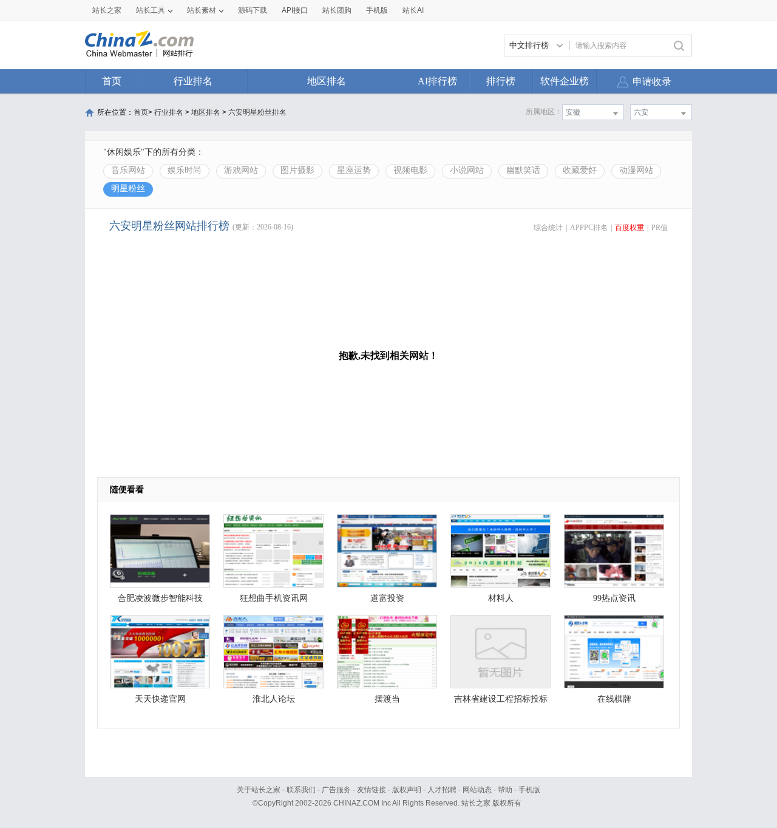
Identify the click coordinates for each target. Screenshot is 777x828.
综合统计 (548, 227)
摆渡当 (387, 699)
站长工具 (150, 10)
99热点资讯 (614, 598)
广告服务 (336, 790)
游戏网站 (241, 170)
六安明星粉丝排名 (257, 112)
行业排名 (193, 81)
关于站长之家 (258, 790)
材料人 (501, 598)
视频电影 (410, 170)
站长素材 (201, 10)
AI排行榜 (437, 81)
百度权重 (629, 227)
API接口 (295, 10)
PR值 (659, 227)
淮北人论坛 (274, 699)
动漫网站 (636, 170)
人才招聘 (441, 790)
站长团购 (336, 10)
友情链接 (371, 790)
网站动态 (477, 790)
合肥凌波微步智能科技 (160, 598)
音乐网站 (128, 170)
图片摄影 (297, 170)
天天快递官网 (160, 699)
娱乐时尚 (185, 170)
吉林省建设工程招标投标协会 (501, 702)
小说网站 (467, 170)
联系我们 (301, 790)
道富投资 (387, 598)
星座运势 (354, 170)
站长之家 (106, 10)
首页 (111, 81)
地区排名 (326, 81)
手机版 (529, 790)
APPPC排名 (589, 227)
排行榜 (500, 81)
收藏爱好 (580, 170)
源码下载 (252, 10)
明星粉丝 (128, 188)
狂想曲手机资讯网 (274, 598)
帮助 (505, 790)
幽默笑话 (523, 170)
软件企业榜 (564, 81)
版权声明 (406, 790)
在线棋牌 (614, 699)
